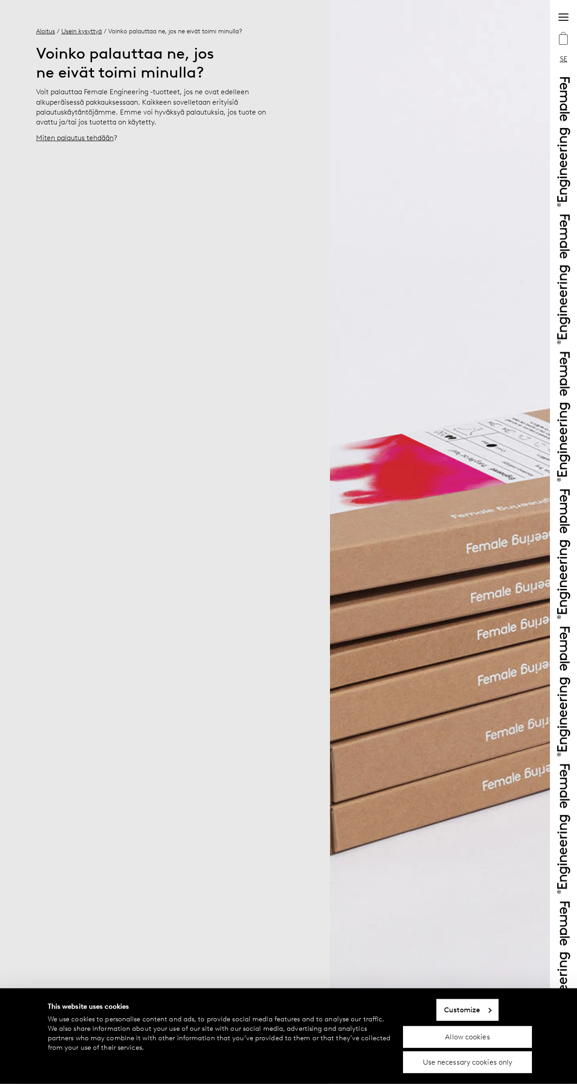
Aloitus (45, 31)
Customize (462, 1010)
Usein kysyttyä (81, 31)
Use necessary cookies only (468, 1062)
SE (564, 59)
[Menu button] (563, 17)
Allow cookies (467, 1036)
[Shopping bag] (563, 39)
